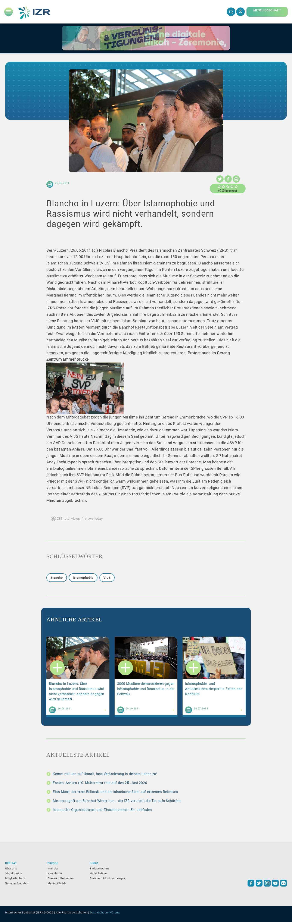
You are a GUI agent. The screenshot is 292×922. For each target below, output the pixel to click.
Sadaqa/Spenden (16, 883)
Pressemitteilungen (60, 878)
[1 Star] (219, 186)
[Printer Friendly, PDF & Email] (236, 179)
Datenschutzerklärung (105, 912)
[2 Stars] (223, 186)
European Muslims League (107, 878)
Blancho (56, 577)
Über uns (11, 868)
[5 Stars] (236, 186)
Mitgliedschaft (15, 878)
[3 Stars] (228, 186)
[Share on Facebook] (228, 179)
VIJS (107, 577)
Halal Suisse (98, 873)
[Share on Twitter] (220, 179)
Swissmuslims (99, 868)
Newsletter (54, 873)
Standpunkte (13, 873)
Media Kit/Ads (56, 883)
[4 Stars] (232, 186)
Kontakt (52, 868)
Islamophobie (83, 577)
